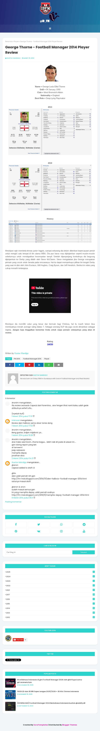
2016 (50, 599)
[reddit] (84, 524)
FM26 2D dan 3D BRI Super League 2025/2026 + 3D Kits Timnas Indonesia (48, 691)
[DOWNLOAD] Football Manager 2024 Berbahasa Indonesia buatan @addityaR (51, 703)
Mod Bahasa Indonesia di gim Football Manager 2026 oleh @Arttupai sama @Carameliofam (49, 681)
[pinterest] (16, 531)
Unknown (16, 420)
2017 (50, 594)
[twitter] (38, 524)
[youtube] (84, 531)
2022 (50, 585)
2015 (50, 604)
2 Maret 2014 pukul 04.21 (23, 458)
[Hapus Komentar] (34, 416)
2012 (50, 617)
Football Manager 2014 (32, 359)
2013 (50, 613)
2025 (50, 572)
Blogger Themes (69, 725)
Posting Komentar (13, 501)
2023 (50, 581)
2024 (50, 576)
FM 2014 (17, 359)
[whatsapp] (61, 524)
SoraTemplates (41, 725)
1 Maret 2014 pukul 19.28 (22, 435)
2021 (50, 590)
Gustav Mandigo (14, 58)
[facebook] (16, 524)
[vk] (38, 531)
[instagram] (61, 531)
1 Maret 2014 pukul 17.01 (22, 416)
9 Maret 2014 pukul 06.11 (22, 497)
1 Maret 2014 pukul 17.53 (22, 425)
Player (16, 41)
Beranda (8, 41)
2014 (50, 608)
